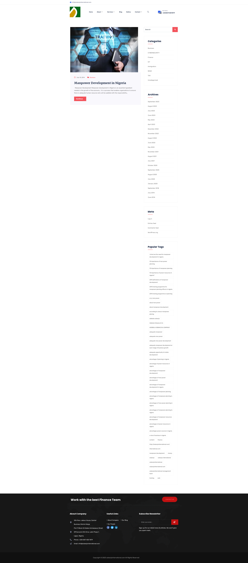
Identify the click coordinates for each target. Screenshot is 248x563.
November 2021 (153, 152)
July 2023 (151, 111)
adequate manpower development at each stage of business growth (160, 346)
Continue (79, 99)
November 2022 (153, 133)
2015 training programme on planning (160, 294)
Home (91, 12)
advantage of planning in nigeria (159, 359)
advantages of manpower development (157, 372)
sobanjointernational (155, 462)
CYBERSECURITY (154, 53)
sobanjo (151, 458)
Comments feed (153, 228)
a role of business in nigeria (157, 435)
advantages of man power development (157, 379)
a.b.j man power (154, 298)
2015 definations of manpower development (158, 281)
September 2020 (153, 170)
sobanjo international (164, 458)
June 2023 (151, 115)
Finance (150, 57)
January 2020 (153, 184)
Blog (120, 12)
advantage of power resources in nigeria (159, 365)
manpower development (156, 453)
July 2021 (151, 161)
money (170, 453)
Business (92, 77)
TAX (149, 75)
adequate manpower (155, 332)
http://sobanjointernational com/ (159, 444)
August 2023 (152, 106)
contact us (169, 499)
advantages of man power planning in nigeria (160, 404)
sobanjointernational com (157, 466)
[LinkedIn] (116, 527)
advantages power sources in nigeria (160, 431)
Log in (150, 219)
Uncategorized (153, 80)
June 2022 (151, 143)
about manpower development (158, 307)
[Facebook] (108, 527)
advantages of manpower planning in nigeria (160, 397)
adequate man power (156, 336)
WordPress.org (153, 232)
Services (110, 12)
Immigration (152, 66)
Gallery (128, 12)
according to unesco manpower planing (159, 313)
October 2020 (152, 165)
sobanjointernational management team (160, 472)
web (159, 478)
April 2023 (151, 124)
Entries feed (152, 223)
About (99, 12)
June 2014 (151, 197)
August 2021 (152, 156)
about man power (154, 302)
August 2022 (152, 138)
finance (160, 440)
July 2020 (151, 179)
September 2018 (153, 188)
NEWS (150, 71)
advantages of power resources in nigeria (159, 425)
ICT (149, 62)
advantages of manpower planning (160, 391)
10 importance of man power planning (158, 263)
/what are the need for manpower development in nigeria (159, 256)
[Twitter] (112, 527)
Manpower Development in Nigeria (100, 83)
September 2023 (153, 102)
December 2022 (153, 129)
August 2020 (152, 174)
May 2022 (151, 147)
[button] (148, 12)
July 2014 (151, 193)
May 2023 (151, 120)
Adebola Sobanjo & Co (156, 323)
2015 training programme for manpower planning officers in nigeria (160, 288)
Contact (137, 12)
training (151, 478)
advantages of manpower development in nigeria (157, 386)
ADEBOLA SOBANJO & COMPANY (159, 327)
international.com (154, 449)
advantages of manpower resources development (160, 418)
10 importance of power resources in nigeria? (160, 274)
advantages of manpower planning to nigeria (160, 411)
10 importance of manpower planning (160, 268)
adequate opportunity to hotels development (159, 353)
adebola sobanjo (154, 318)
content (151, 440)
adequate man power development (160, 341)
